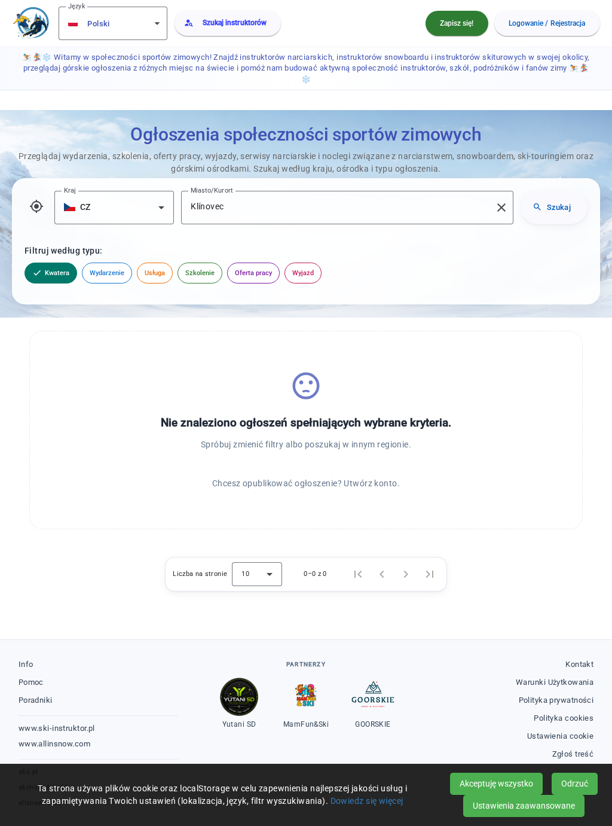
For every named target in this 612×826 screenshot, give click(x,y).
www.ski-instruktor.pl (57, 728)
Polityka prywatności (556, 700)
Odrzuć (574, 783)
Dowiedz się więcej (367, 801)
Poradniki (36, 700)
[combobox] (114, 23)
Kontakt (579, 664)
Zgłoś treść (573, 753)
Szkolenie (200, 273)
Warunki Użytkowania (554, 682)
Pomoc (31, 682)
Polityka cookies (563, 718)
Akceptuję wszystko (496, 783)
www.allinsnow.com (54, 743)
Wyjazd (303, 273)
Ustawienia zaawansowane (524, 805)
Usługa (155, 273)
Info (26, 664)
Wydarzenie (107, 273)
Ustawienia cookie (560, 735)
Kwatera (50, 273)
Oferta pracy (253, 273)
